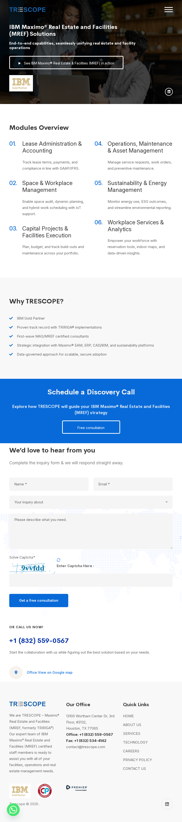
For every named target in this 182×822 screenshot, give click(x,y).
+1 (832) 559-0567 (39, 641)
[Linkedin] (169, 92)
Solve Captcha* (22, 557)
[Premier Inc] (76, 786)
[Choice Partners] (45, 786)
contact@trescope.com (85, 747)
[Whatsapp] (13, 809)
